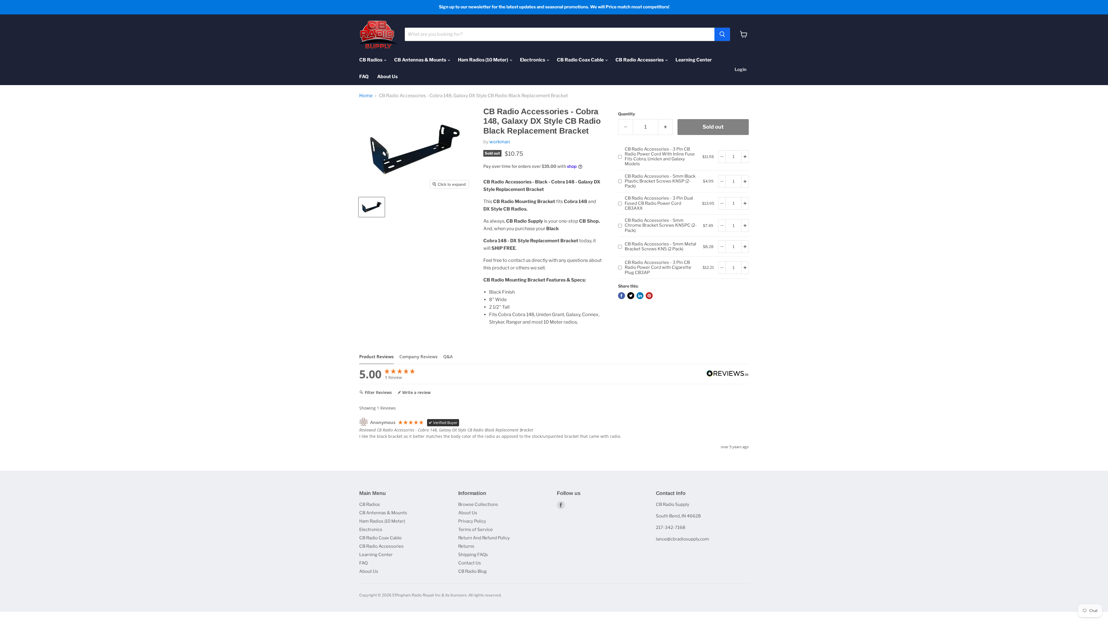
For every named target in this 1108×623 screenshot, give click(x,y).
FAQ (363, 76)
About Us (387, 76)
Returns (466, 546)
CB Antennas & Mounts (420, 60)
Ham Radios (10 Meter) (483, 60)
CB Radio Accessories (640, 60)
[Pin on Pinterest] (649, 295)
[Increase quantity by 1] (665, 127)
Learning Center (693, 60)
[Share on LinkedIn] (640, 295)
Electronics (533, 60)
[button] (372, 207)
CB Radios (371, 60)
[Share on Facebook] (621, 295)
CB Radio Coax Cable (580, 60)
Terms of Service (475, 529)
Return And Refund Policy (484, 538)
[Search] (722, 34)
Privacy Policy (472, 521)
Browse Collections (478, 504)
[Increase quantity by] (745, 156)
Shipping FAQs (473, 554)
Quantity (626, 114)
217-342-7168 (670, 527)
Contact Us (469, 563)
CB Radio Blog (472, 571)
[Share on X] (630, 295)
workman (499, 142)
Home (366, 95)
